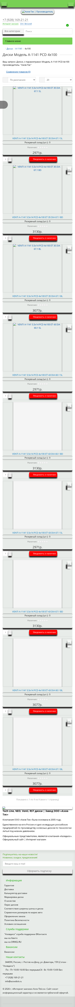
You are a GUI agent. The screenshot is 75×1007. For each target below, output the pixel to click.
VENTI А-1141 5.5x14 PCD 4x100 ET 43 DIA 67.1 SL (37, 532)
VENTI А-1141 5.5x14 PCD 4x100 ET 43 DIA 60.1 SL (37, 375)
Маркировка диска (14, 897)
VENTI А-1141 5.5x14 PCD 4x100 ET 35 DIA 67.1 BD (37, 217)
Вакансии (9, 951)
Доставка (9, 889)
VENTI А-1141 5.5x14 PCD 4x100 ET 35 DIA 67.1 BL (37, 296)
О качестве (10, 900)
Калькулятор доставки (15, 893)
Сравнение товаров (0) (18, 71)
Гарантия (9, 885)
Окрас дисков (11, 904)
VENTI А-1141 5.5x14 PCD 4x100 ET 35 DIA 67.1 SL (37, 138)
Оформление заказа (14, 916)
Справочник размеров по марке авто (23, 912)
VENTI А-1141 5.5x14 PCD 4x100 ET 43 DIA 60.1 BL (37, 690)
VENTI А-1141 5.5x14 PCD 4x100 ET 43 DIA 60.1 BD (37, 453)
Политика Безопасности (16, 920)
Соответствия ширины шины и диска (23, 908)
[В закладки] (69, 90)
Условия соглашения (15, 924)
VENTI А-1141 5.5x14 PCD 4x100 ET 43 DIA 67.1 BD (37, 611)
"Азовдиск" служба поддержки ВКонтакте (25, 934)
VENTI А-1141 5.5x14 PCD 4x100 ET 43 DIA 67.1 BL (37, 769)
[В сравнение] (69, 93)
